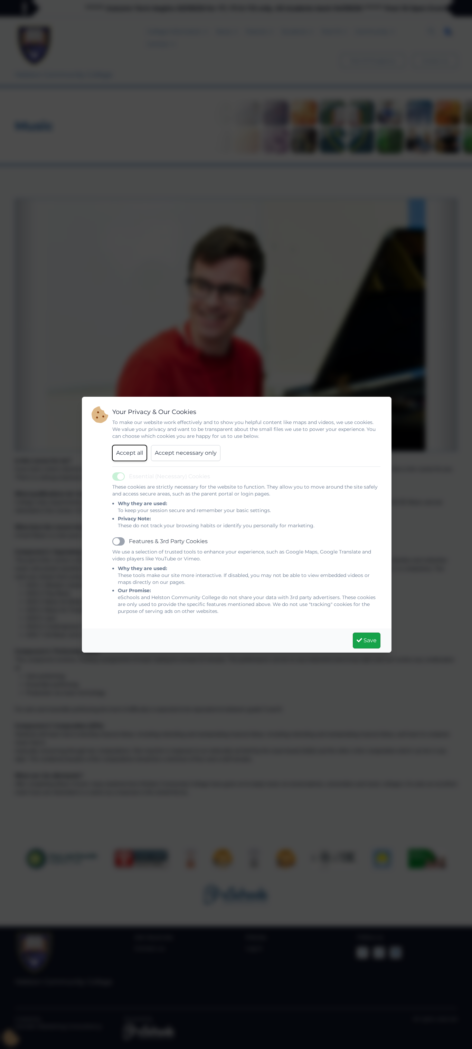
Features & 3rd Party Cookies (168, 541)
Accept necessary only (186, 453)
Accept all (129, 453)
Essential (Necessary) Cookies (169, 476)
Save (369, 640)
